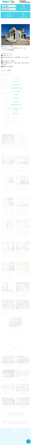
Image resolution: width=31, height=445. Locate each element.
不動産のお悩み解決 (16, 105)
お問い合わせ (16, 113)
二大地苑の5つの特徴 (16, 88)
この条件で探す (23, 9)
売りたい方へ (16, 98)
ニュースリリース (16, 81)
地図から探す (23, 16)
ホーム (16, 78)
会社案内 (16, 101)
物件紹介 (16, 95)
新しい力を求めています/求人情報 (16, 109)
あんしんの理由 (16, 91)
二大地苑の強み (16, 84)
